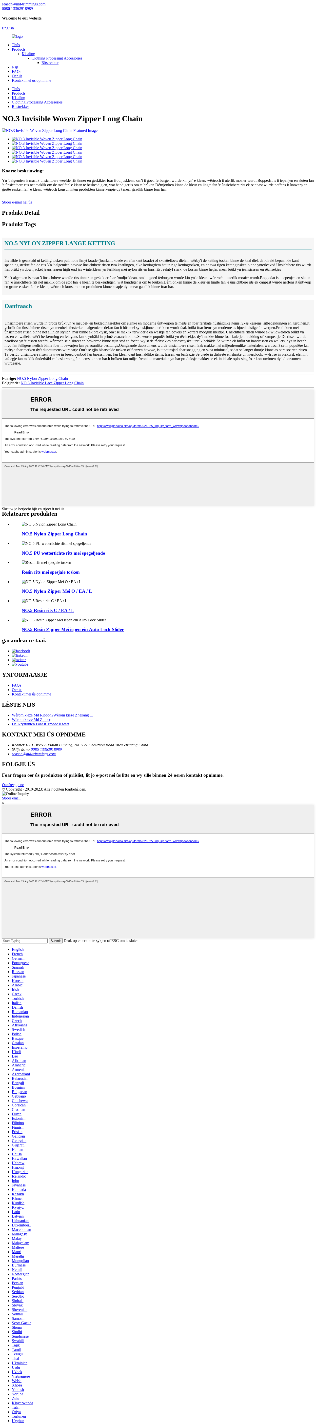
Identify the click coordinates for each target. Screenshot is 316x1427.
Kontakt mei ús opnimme (31, 80)
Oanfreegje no (13, 785)
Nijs (15, 67)
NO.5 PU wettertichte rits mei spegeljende (63, 553)
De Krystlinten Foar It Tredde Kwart (40, 724)
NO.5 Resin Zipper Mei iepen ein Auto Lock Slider (73, 629)
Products (18, 49)
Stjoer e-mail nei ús (17, 202)
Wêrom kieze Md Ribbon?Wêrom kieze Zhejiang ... (52, 715)
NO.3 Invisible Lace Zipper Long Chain (52, 383)
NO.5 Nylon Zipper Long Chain (42, 378)
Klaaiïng (28, 54)
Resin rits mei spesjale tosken (51, 572)
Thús (16, 45)
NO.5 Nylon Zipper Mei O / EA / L (57, 591)
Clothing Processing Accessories (57, 58)
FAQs (16, 71)
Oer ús (17, 76)
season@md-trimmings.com (34, 754)
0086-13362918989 (46, 749)
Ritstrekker (50, 63)
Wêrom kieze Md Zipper (31, 719)
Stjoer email (11, 798)
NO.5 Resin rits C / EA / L (48, 610)
